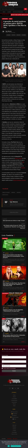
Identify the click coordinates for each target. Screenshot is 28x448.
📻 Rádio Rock (14, 413)
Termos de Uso (14, 434)
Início (4, 11)
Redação (14, 426)
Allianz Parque (18, 158)
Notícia (14, 396)
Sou (2, 363)
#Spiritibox (19, 192)
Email (3, 359)
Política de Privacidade (18, 11)
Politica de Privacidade (16, 446)
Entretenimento (14, 400)
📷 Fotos (14, 419)
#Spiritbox (13, 192)
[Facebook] (10, 388)
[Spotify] (18, 388)
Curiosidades (5, 18)
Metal (14, 405)
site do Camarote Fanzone (19, 180)
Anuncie (14, 428)
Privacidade (14, 432)
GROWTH (9, 438)
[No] (26, 444)
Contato (14, 430)
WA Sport (15, 438)
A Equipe (9, 11)
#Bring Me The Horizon (6, 192)
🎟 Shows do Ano (14, 411)
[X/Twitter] (15, 388)
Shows (10, 18)
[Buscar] (25, 9)
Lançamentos (14, 402)
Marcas (14, 403)
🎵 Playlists (14, 415)
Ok (8, 446)
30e (23, 162)
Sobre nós (14, 425)
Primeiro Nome (5, 355)
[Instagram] (12, 388)
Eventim (23, 167)
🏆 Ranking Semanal (14, 417)
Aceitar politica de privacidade (9, 368)
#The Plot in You (5, 194)
